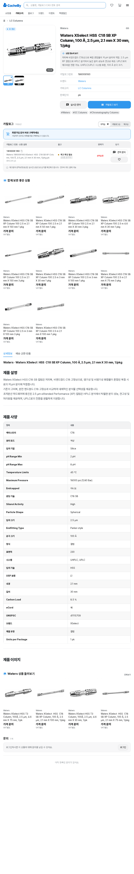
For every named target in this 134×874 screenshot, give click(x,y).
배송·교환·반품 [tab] (23, 353)
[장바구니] (119, 5)
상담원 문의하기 (66, 157)
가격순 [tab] (104, 124)
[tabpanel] (67, 510)
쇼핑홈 (8, 13)
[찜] (112, 5)
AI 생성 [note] (11, 29)
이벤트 (52, 13)
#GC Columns (80, 112)
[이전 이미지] (7, 49)
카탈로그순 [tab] (116, 124)
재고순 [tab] (126, 124)
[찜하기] (119, 159)
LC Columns (16, 20)
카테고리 (19, 13)
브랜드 (41, 13)
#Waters (65, 112)
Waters (64, 28)
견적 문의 (121, 152)
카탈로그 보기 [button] (112, 104)
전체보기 (127, 675)
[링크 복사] (127, 28)
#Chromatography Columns (104, 112)
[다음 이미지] (51, 49)
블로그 (31, 13)
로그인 (123, 747)
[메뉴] (127, 5)
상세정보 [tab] (7, 353)
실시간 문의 (76, 104)
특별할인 (63, 13)
